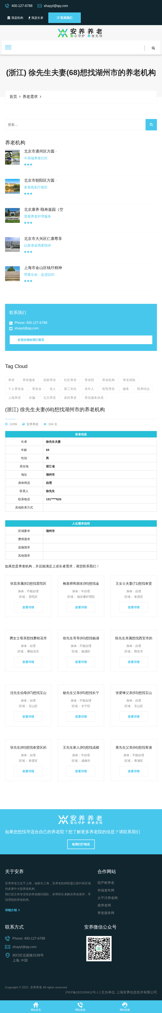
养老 (11, 380)
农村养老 (70, 397)
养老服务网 (105, 913)
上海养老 (14, 397)
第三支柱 (70, 389)
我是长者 (37, 17)
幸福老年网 (105, 890)
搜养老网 (104, 905)
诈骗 (32, 397)
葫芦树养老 (105, 883)
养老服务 (29, 380)
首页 (13, 97)
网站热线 (80, 1009)
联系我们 (66, 17)
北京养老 (49, 397)
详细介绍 (11, 910)
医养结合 (143, 389)
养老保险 (129, 380)
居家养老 (49, 380)
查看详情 (28, 607)
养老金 (37, 389)
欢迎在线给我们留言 (31, 339)
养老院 (89, 380)
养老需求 (30, 97)
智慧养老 (108, 389)
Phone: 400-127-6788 (31, 323)
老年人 (89, 389)
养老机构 (108, 380)
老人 (53, 389)
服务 (126, 389)
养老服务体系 (94, 397)
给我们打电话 (81, 844)
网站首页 (36, 1009)
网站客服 (125, 1009)
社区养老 (70, 380)
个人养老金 (16, 389)
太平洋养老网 (107, 898)
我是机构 (17, 17)
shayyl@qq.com (27, 328)
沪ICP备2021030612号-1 (82, 992)
